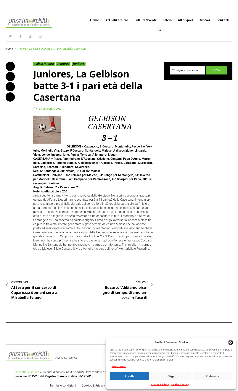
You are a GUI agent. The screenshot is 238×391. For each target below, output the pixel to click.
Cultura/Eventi (145, 20)
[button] (230, 342)
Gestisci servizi (119, 366)
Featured (63, 64)
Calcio (167, 20)
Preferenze (212, 376)
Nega (171, 376)
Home (94, 20)
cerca (216, 70)
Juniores (78, 64)
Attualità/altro (116, 20)
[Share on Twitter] (10, 76)
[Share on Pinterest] (10, 97)
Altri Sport (186, 20)
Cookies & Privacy (160, 384)
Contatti (222, 20)
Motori (205, 20)
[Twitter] (10, 36)
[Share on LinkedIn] (10, 86)
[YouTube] (30, 36)
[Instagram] (40, 36)
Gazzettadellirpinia (27, 372)
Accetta (129, 376)
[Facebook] (20, 36)
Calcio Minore (44, 64)
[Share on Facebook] (10, 66)
